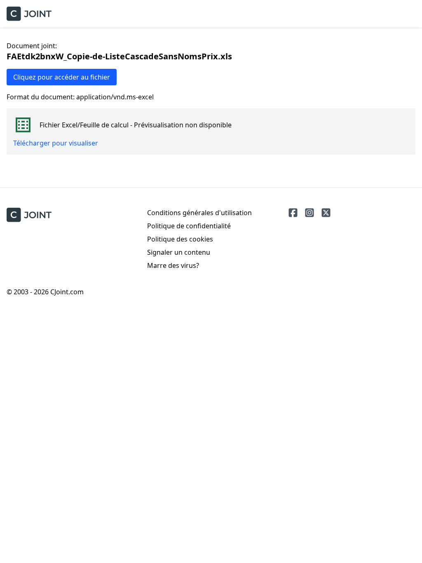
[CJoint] (29, 215)
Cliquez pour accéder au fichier (61, 77)
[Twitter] (326, 213)
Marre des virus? (173, 265)
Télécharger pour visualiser (55, 143)
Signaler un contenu (178, 252)
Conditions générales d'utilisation (199, 212)
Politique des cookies (180, 239)
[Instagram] (309, 213)
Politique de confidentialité (189, 225)
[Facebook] (293, 213)
